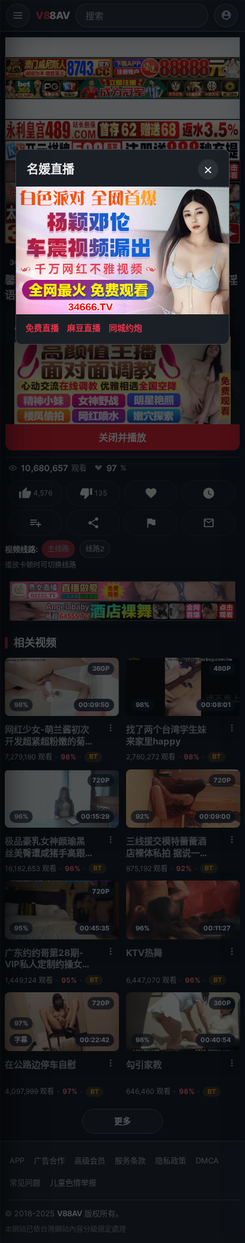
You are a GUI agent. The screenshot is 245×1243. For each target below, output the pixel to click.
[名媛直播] (122, 621)
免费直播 (42, 328)
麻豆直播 (83, 328)
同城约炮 (125, 328)
